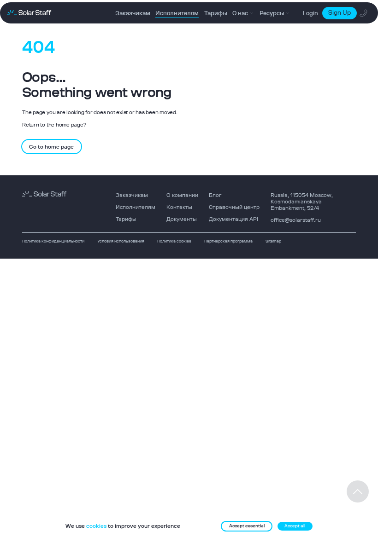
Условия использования (120, 240)
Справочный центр (234, 207)
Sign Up (339, 13)
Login (310, 13)
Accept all (294, 526)
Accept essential (247, 526)
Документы (181, 219)
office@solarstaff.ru (296, 220)
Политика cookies (174, 240)
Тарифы (126, 219)
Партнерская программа (228, 240)
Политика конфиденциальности (53, 240)
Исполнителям (135, 207)
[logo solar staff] (29, 13)
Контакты (179, 207)
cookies (96, 526)
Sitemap (273, 240)
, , (302, 201)
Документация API (233, 219)
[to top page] (358, 491)
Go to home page (51, 147)
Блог (215, 195)
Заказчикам (132, 195)
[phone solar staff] (364, 13)
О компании (182, 195)
